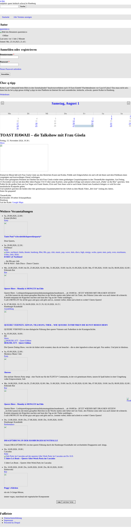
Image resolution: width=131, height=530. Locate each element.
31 (18, 128)
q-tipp (2, 1)
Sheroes (7, 372)
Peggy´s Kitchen (11, 488)
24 (18, 126)
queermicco (4, 29)
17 (18, 123)
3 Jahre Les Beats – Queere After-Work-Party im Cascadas (29, 458)
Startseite (5, 17)
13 (74, 121)
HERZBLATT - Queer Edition (17, 343)
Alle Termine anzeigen (22, 17)
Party (6, 220)
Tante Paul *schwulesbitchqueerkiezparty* (22, 236)
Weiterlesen (4, 94)
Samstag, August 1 (65, 103)
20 (74, 123)
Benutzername (7, 54)
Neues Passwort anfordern (10, 69)
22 (111, 123)
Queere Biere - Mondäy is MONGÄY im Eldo (23, 288)
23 (130, 123)
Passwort (4, 62)
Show (2, 143)
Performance (9, 424)
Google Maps (17, 202)
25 (36, 126)
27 (74, 126)
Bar (5, 272)
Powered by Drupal (12, 523)
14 (92, 121)
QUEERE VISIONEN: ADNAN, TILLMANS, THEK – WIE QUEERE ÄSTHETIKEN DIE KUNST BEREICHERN (56, 325)
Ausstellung (9, 309)
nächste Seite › (69, 502)
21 (92, 123)
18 (36, 123)
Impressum (8, 520)
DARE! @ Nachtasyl (13, 257)
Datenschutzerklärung (13, 518)
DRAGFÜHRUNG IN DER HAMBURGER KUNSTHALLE (31, 440)
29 (111, 126)
